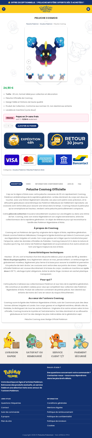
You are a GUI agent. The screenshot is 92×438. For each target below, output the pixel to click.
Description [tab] (16, 184)
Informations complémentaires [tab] (49, 184)
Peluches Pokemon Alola (35, 170)
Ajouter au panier (27, 126)
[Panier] (88, 9)
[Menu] (3, 9)
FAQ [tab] (79, 184)
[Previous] (29, 50)
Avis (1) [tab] (70, 184)
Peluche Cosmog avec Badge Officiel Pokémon (46, 319)
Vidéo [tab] (28, 184)
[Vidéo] (29, 62)
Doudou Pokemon (46, 24)
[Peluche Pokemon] (46, 9)
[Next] (63, 50)
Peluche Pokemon (32, 24)
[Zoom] (29, 68)
